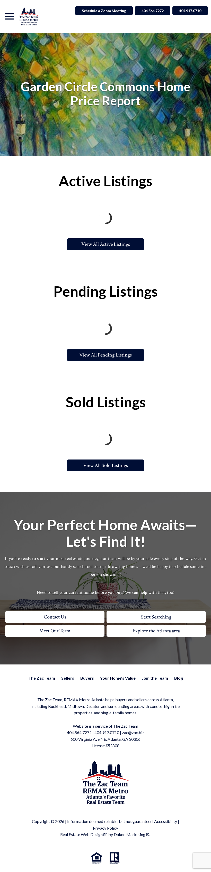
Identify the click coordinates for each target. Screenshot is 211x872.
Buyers (87, 678)
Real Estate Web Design (81, 834)
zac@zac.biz (133, 732)
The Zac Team (41, 678)
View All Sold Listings (105, 465)
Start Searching (156, 617)
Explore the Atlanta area (156, 630)
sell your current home (73, 592)
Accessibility (165, 821)
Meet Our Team (55, 630)
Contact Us (55, 617)
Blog (178, 678)
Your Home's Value (118, 678)
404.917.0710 (190, 10)
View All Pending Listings (105, 355)
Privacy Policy (105, 828)
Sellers (67, 678)
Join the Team (155, 678)
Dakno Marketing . (132, 834)
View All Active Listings (105, 244)
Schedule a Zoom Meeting (104, 10)
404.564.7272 (153, 10)
